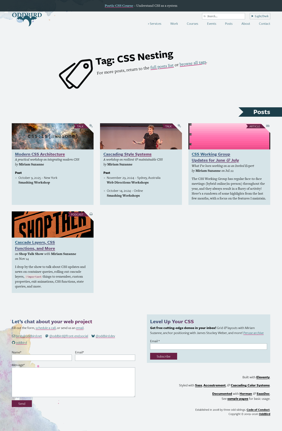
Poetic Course (119, 5)
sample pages (237, 398)
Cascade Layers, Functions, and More (35, 245)
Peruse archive (253, 332)
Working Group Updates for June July (215, 157)
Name (22, 352)
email (80, 327)
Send (21, 403)
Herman (246, 393)
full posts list (162, 66)
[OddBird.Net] (27, 19)
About (245, 23)
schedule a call (46, 327)
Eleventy (263, 377)
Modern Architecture (40, 154)
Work (174, 23)
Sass (198, 385)
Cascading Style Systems (127, 154)
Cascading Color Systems (250, 385)
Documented (222, 393)
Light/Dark (261, 16)
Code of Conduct (258, 409)
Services (155, 23)
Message (24, 364)
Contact (264, 23)
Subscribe (163, 356)
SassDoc (263, 393)
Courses (192, 23)
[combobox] (223, 16)
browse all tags (192, 63)
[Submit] (204, 16)
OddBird (264, 414)
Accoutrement (214, 385)
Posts (229, 23)
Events (211, 23)
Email (85, 352)
